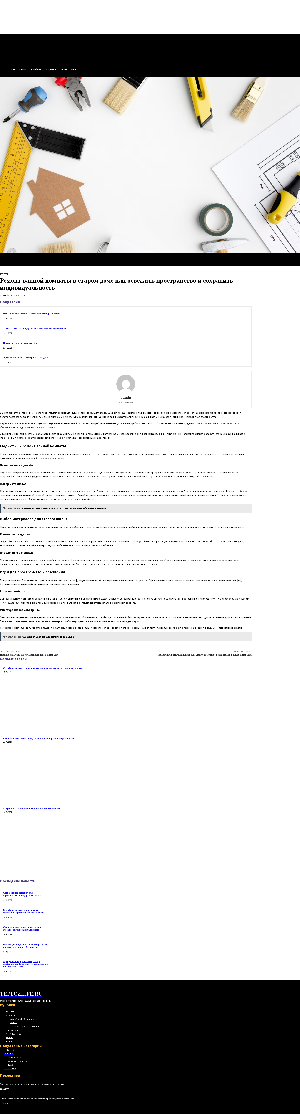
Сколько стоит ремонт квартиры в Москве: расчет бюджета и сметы (40, 738)
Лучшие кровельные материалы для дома (26, 357)
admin (5, 295)
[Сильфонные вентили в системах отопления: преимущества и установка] (222, 699)
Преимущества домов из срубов (20, 343)
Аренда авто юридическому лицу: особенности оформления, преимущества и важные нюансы (25, 964)
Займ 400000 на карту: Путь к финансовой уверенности (35, 328)
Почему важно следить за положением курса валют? (31, 313)
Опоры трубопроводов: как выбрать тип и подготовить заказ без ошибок (25, 946)
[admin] (125, 384)
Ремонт (4, 274)
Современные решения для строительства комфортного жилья (22, 894)
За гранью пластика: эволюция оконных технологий (31, 808)
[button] (296, 256)
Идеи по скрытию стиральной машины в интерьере (29, 654)
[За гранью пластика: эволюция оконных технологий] (222, 839)
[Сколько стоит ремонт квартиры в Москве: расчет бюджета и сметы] (222, 769)
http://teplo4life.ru (126, 402)
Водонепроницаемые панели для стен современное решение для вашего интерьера (205, 654)
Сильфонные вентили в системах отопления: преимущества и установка (42, 668)
